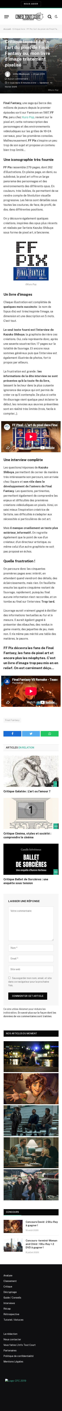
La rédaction (10, 1334)
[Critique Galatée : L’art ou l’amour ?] (31, 771)
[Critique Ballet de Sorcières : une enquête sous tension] (31, 859)
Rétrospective (11, 1314)
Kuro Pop (28, 117)
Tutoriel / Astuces (13, 1319)
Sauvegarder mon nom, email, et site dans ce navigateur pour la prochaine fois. (30, 982)
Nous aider (31, 4)
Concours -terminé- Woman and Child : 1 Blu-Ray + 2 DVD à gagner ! (41, 1244)
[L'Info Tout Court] (29, 16)
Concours (12, 1212)
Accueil (7, 29)
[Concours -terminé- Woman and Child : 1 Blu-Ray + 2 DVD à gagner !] (13, 1245)
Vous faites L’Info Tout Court (19, 1345)
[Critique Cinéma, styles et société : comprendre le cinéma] (31, 813)
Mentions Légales (13, 1361)
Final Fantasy (12, 720)
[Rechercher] (49, 17)
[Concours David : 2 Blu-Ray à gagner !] (13, 1226)
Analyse (7, 1275)
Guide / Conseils (12, 1297)
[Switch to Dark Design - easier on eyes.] (56, 16)
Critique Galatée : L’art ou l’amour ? (26, 791)
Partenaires (10, 1350)
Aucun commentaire (18, 79)
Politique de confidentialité (18, 1356)
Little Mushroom (21, 74)
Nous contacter (12, 1339)
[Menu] (6, 17)
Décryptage (10, 1292)
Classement (10, 1281)
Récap (7, 1308)
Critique (7, 1286)
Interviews (9, 1303)
